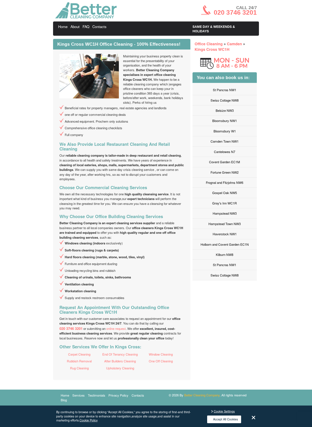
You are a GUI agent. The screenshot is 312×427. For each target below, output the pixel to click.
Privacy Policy (118, 395)
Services (78, 395)
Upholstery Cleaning (120, 368)
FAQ (86, 26)
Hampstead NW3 (225, 213)
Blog (64, 400)
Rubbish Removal (79, 361)
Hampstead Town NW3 (224, 223)
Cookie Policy (89, 420)
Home (62, 26)
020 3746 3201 (71, 328)
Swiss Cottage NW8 (225, 100)
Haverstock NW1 (225, 234)
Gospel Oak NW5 (224, 192)
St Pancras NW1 (224, 90)
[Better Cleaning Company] (86, 17)
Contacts (99, 26)
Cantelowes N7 (224, 151)
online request (116, 328)
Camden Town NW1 (225, 141)
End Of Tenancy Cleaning (120, 354)
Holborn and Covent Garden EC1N (225, 244)
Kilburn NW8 (224, 254)
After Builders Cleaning (120, 361)
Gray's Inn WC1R (224, 203)
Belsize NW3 (225, 110)
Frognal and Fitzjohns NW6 (224, 182)
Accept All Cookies (225, 419)
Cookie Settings (224, 411)
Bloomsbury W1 (225, 131)
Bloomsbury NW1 (224, 120)
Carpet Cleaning (79, 354)
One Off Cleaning (161, 361)
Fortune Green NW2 (225, 172)
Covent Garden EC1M (224, 162)
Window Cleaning (161, 354)
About (75, 26)
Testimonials (96, 395)
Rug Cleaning (79, 368)
